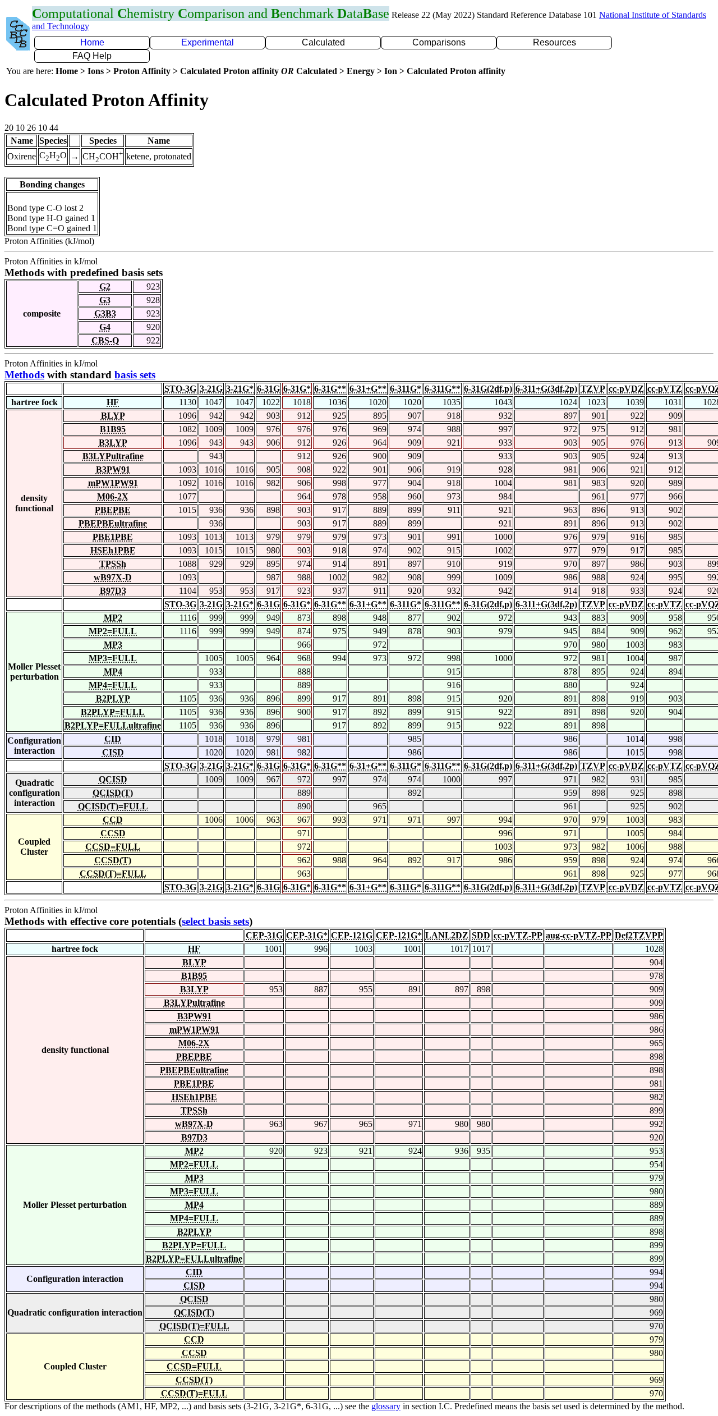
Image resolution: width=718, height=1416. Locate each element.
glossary (386, 1406)
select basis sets (215, 921)
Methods (24, 375)
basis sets (134, 375)
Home (92, 42)
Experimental (207, 42)
